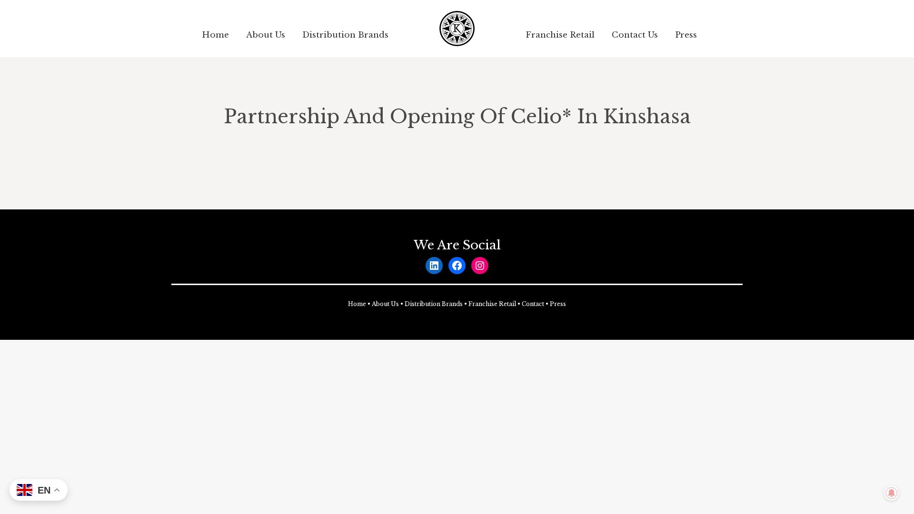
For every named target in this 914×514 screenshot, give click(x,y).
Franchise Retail (492, 303)
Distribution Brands (434, 303)
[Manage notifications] (891, 493)
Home (357, 303)
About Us (385, 303)
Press (558, 303)
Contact (533, 303)
